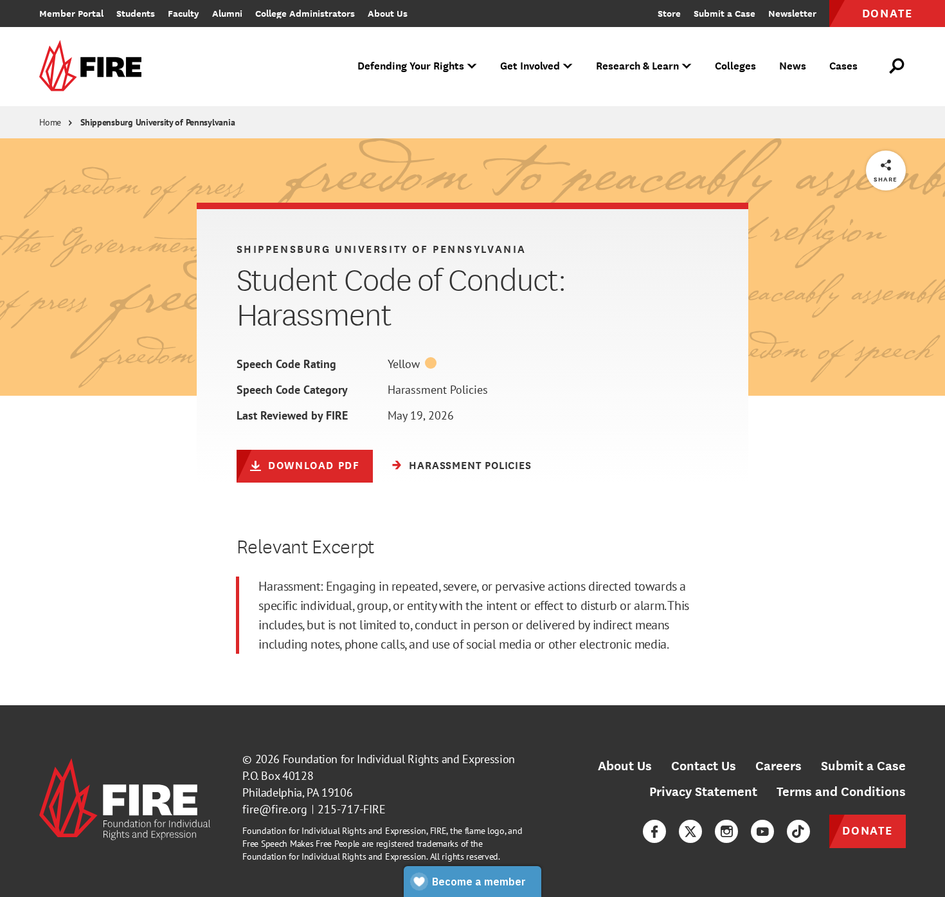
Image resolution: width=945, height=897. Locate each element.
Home (50, 122)
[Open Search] (897, 66)
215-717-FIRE (352, 809)
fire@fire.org (274, 809)
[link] (94, 66)
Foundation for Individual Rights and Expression (399, 759)
